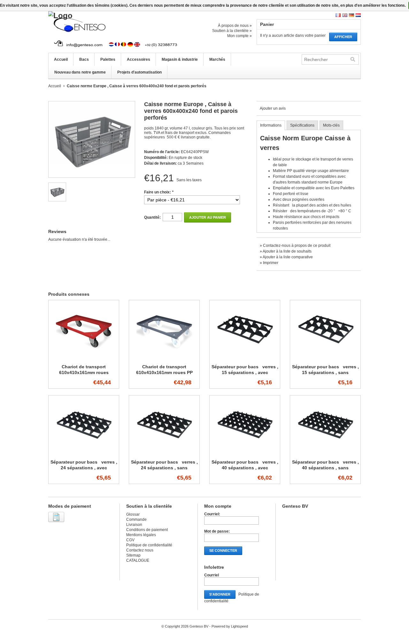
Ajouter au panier (207, 217)
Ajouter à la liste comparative (288, 257)
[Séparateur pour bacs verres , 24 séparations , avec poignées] (84, 453)
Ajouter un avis (273, 108)
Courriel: (212, 514)
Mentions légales (141, 535)
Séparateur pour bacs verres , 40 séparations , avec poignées (245, 467)
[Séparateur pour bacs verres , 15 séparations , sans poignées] (325, 358)
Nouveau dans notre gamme (80, 72)
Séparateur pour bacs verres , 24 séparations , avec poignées (83, 467)
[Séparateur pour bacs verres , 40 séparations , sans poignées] (325, 453)
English (344, 15)
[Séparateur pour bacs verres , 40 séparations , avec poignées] (245, 453)
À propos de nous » (235, 25)
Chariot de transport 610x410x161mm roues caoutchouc (84, 372)
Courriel (211, 575)
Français (338, 15)
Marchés (217, 59)
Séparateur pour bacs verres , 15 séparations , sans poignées (325, 372)
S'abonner (219, 594)
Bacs (84, 59)
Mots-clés (331, 125)
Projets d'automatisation (139, 72)
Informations (271, 125)
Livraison (134, 524)
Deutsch (351, 15)
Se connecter (223, 550)
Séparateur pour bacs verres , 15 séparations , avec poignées (245, 372)
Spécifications (302, 125)
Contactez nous (139, 550)
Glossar (133, 514)
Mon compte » (239, 36)
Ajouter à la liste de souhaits (287, 251)
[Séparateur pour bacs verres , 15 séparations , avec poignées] (245, 358)
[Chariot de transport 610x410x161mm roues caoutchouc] (84, 358)
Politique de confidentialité (149, 545)
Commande (136, 519)
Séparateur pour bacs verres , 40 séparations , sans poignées (325, 467)
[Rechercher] (352, 59)
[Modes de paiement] (57, 522)
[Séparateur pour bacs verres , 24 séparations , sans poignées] (164, 453)
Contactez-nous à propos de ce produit (296, 245)
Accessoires (138, 59)
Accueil (61, 59)
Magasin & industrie (180, 59)
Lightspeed (239, 626)
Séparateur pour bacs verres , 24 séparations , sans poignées (164, 467)
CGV (130, 540)
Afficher (343, 37)
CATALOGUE (137, 560)
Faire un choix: (159, 192)
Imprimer (270, 263)
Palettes (107, 59)
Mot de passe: (217, 531)
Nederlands (358, 15)
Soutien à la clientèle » (232, 30)
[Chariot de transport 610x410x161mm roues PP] (164, 358)
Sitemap (133, 555)
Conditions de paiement (147, 530)
